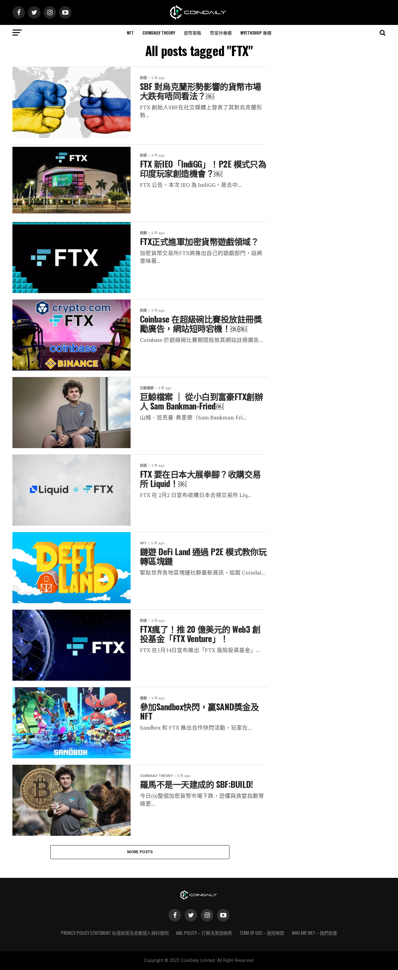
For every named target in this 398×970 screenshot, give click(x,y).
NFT (130, 32)
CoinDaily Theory (158, 32)
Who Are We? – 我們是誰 (314, 933)
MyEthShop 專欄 (255, 32)
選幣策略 (192, 32)
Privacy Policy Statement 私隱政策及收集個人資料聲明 (115, 933)
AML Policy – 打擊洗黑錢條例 (204, 933)
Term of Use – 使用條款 (261, 933)
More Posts (140, 851)
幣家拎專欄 (221, 32)
